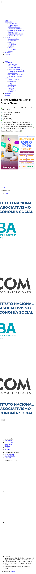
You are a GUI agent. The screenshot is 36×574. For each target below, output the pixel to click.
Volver (3, 187)
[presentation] (2, 420)
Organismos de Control (15, 34)
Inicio (6, 20)
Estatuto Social (12, 32)
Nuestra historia (13, 25)
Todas (6, 193)
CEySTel (7, 446)
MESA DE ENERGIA (15, 35)
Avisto (13, 571)
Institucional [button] (8, 22)
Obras (10, 42)
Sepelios (11, 47)
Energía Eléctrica (13, 39)
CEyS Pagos (12, 49)
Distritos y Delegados (15, 28)
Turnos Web (8, 440)
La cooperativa (12, 23)
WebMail (7, 449)
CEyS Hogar (12, 44)
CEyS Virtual (9, 442)
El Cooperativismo (14, 27)
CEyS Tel (11, 46)
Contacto (7, 54)
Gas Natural (12, 40)
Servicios (7, 78)
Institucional (8, 62)
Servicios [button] (7, 37)
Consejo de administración (16, 30)
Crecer (10, 51)
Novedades (8, 52)
